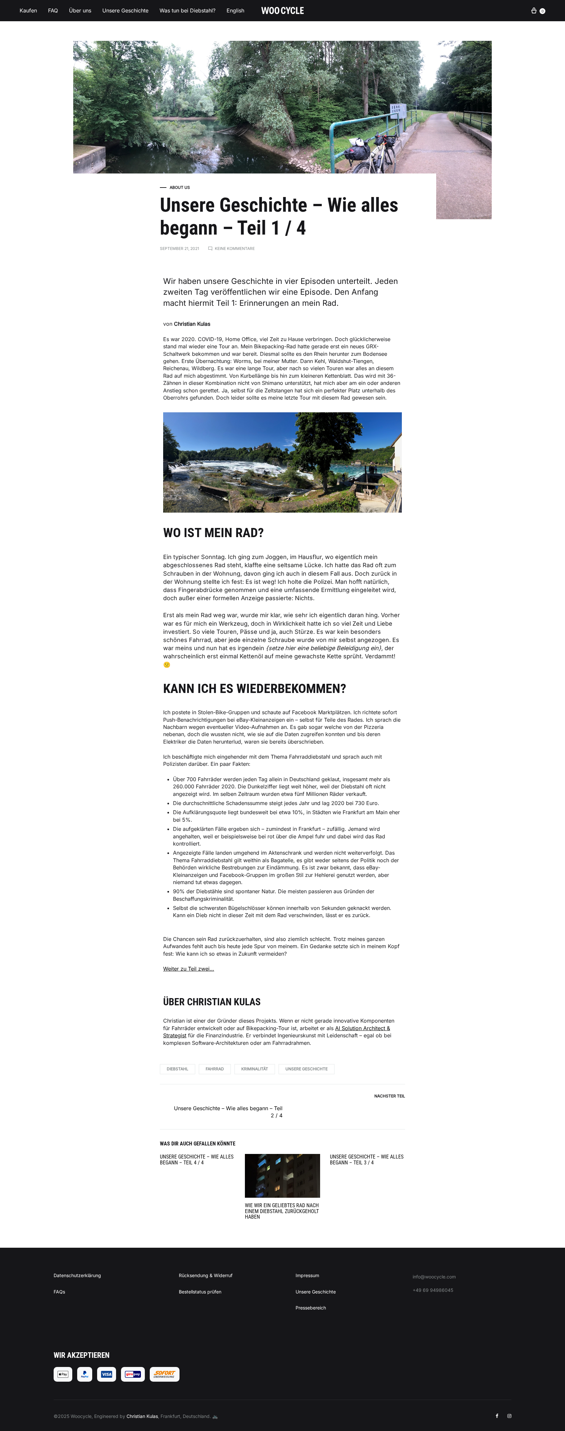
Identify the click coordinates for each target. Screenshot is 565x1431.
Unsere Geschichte (125, 10)
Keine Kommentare (235, 248)
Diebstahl (177, 1068)
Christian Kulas (142, 1416)
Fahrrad (215, 1068)
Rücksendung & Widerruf (205, 1275)
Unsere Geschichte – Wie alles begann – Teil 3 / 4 (366, 1160)
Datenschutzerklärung (77, 1275)
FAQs (59, 1291)
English (235, 10)
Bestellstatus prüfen (200, 1291)
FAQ (53, 10)
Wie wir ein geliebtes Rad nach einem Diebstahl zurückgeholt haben (282, 1211)
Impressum (307, 1275)
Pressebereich (311, 1307)
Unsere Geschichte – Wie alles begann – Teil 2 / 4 (228, 1112)
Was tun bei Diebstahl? (187, 10)
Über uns (80, 10)
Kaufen (28, 10)
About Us (180, 187)
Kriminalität (254, 1068)
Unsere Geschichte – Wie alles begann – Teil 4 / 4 (196, 1160)
